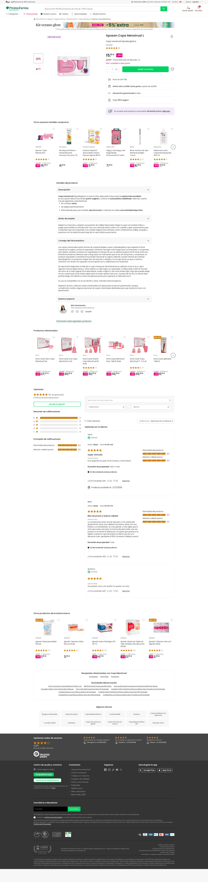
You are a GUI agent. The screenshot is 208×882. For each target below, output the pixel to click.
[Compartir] (171, 36)
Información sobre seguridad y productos (73, 321)
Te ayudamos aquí (44, 774)
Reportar (126, 481)
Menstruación (72, 19)
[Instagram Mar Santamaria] (72, 311)
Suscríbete (74, 809)
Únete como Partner (79, 782)
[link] (49, 395)
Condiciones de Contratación (163, 849)
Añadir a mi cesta (145, 69)
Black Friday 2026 (78, 794)
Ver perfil (88, 311)
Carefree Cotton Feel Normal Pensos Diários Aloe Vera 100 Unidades (122, 692)
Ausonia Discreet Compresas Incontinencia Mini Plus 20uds (135, 686)
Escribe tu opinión (57, 404)
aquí (53, 788)
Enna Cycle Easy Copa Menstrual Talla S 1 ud (65, 686)
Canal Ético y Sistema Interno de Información (157, 854)
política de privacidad (53, 817)
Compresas (93, 677)
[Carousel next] (173, 147)
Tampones (115, 677)
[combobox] (160, 421)
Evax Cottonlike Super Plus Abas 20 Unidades (92, 689)
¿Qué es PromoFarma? (81, 769)
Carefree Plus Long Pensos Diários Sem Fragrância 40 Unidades (126, 695)
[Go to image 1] (38, 58)
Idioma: (192, 2)
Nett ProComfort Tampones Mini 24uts (97, 686)
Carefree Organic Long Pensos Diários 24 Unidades (77, 692)
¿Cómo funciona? (79, 772)
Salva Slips (104, 677)
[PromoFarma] (17, 8)
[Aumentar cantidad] (116, 69)
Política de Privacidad (42, 824)
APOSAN (109, 45)
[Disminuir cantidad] (108, 69)
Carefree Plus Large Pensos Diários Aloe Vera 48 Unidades (79, 695)
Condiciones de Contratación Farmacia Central (156, 851)
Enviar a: (175, 2)
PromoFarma (41, 19)
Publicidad (75, 785)
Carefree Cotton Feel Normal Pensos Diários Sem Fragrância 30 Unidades (138, 689)
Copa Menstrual (84, 19)
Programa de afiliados (80, 779)
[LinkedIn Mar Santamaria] (77, 311)
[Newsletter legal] (35, 817)
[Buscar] (163, 8)
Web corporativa (78, 791)
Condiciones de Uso (166, 847)
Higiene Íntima (59, 19)
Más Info (166, 111)
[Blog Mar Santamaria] (82, 311)
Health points (76, 788)
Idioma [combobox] (136, 407)
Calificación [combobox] (94, 407)
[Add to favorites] (172, 69)
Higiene (50, 19)
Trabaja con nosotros (80, 776)
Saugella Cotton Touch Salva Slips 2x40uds (57, 689)
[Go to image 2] (38, 69)
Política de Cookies (167, 852)
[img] (73, 64)
